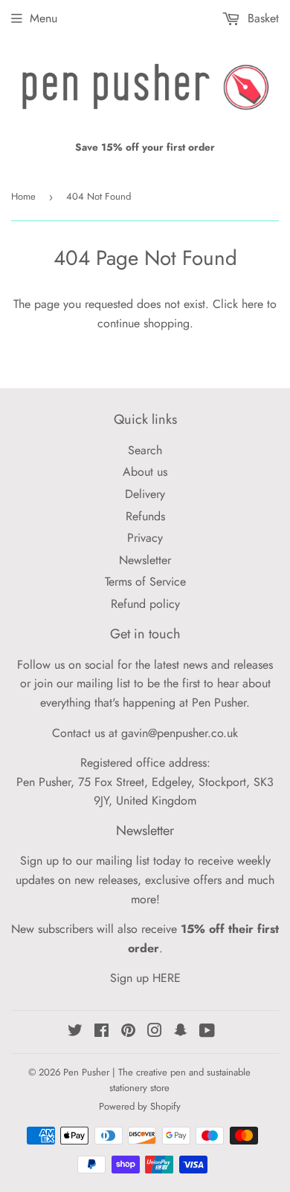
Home (23, 196)
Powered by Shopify (140, 1106)
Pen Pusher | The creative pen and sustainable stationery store (157, 1080)
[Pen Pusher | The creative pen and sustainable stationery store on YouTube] (207, 1032)
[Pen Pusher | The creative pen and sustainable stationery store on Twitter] (75, 1032)
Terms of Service (145, 581)
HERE (166, 977)
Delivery (145, 493)
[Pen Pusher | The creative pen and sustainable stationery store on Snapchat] (180, 1032)
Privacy (145, 537)
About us (145, 471)
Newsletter (145, 560)
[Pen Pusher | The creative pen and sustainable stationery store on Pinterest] (128, 1032)
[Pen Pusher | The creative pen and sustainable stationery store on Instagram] (154, 1032)
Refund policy (145, 603)
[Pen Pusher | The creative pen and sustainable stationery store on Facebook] (101, 1032)
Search (145, 450)
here (252, 303)
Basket (261, 18)
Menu (43, 18)
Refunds (145, 516)
